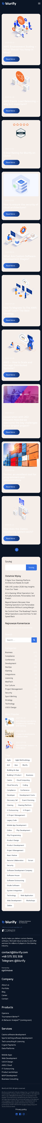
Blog (3, 992)
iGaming (8, 671)
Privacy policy (21, 1109)
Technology (9, 704)
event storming (28, 800)
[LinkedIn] (16, 1114)
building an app (13, 770)
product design (13, 840)
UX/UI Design (10, 707)
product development (15, 845)
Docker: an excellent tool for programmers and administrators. (19, 477)
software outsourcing (15, 880)
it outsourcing (12, 810)
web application (27, 895)
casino (9, 780)
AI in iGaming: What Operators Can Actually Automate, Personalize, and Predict (20, 595)
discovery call (12, 800)
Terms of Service (7, 1106)
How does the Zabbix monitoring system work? (18, 530)
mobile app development (16, 825)
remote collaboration (15, 860)
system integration (14, 890)
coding (25, 785)
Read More (10, 59)
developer (11, 795)
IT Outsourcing (8, 1069)
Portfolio (5, 988)
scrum (30, 860)
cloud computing (23, 780)
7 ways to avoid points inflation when (25, 735)
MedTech (9, 682)
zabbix (9, 905)
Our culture (10, 685)
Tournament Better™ (10, 1017)
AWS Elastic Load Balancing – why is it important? (20, 103)
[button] (39, 3)
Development (10, 663)
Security (8, 693)
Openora (5, 1013)
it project (26, 810)
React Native (12, 855)
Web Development (9, 1058)
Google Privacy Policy (28, 1104)
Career (4, 995)
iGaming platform (24, 805)
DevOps (8, 667)
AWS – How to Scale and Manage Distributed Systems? (17, 365)
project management (15, 850)
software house (13, 875)
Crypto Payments (9, 1045)
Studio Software (13, 885)
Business (8, 652)
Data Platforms (8, 1048)
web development (14, 901)
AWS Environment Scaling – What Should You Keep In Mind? (19, 49)
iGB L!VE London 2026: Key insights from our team (19, 588)
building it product (14, 775)
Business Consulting (10, 1079)
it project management (16, 815)
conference (24, 790)
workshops (30, 901)
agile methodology (22, 760)
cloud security (12, 785)
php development (23, 830)
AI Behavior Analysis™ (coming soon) (17, 1020)
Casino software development (14, 1034)
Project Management (14, 689)
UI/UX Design (7, 1062)
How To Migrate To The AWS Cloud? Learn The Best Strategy (20, 310)
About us (5, 985)
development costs (27, 795)
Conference (10, 660)
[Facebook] (20, 1114)
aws (16, 765)
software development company (19, 870)
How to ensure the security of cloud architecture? (20, 206)
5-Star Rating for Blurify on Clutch (19, 154)
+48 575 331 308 (12, 956)
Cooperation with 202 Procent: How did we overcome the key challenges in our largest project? (20, 421)
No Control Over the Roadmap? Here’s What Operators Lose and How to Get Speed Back (21, 614)
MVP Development (9, 1075)
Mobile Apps (7, 1055)
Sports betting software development (17, 1038)
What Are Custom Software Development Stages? (19, 258)
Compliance (10, 656)
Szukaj (8, 561)
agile (9, 760)
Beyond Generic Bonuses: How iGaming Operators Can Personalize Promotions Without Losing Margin (19, 604)
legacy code (12, 820)
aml (8, 765)
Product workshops (10, 1072)
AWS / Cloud (7, 1065)
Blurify (25, 765)
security (10, 865)
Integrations (10, 674)
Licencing (9, 678)
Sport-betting (11, 696)
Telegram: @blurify (13, 960)
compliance (11, 790)
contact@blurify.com (15, 952)
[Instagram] (23, 1114)
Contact (5, 999)
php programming (14, 835)
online (9, 830)
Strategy (8, 700)
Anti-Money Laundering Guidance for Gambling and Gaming (26, 723)
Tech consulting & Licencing (13, 1041)
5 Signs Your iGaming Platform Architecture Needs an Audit (17, 581)
